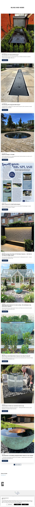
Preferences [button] (20, 502)
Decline (17, 504)
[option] (1, 481)
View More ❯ (3, 475)
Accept (25, 504)
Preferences (10, 504)
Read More (5, 60)
